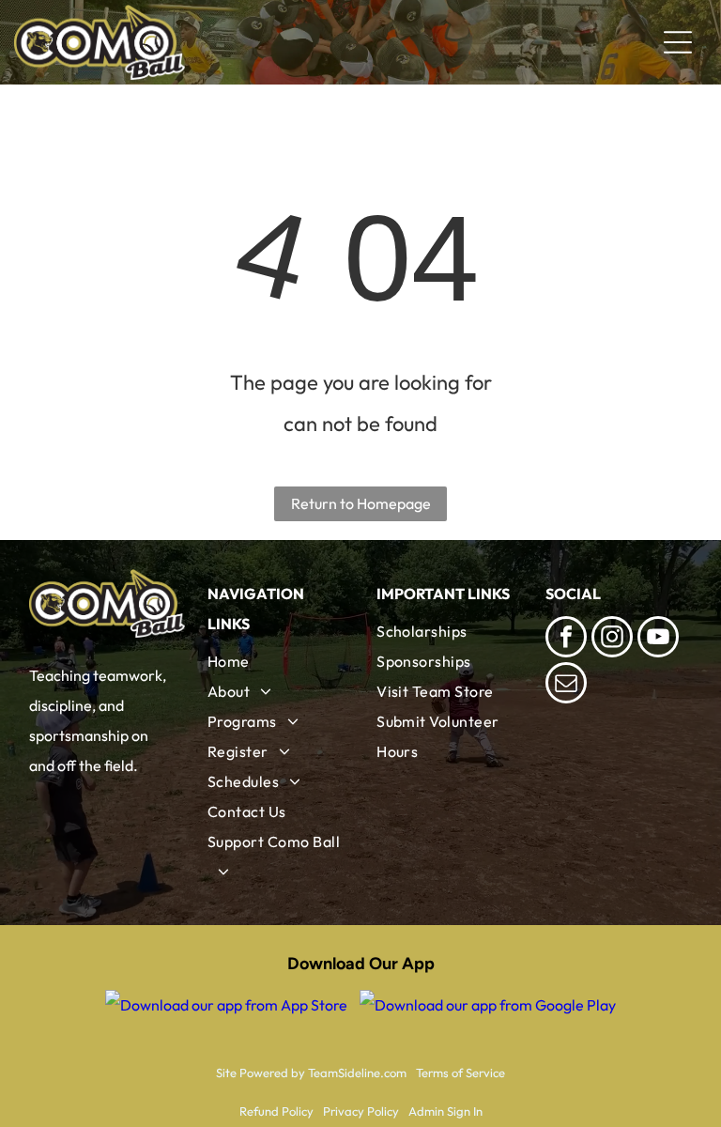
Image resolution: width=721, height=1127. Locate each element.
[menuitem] (276, 661)
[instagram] (612, 639)
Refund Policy (276, 1111)
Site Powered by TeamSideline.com (311, 1072)
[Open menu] (678, 42)
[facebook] (566, 639)
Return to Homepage (361, 503)
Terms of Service (460, 1072)
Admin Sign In (445, 1111)
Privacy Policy (361, 1111)
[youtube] (658, 639)
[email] (566, 685)
